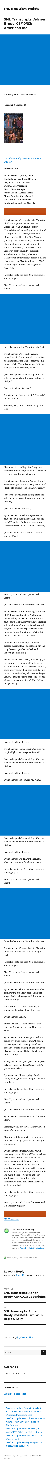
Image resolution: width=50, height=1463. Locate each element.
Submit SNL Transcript (15, 1394)
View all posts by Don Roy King (32, 1248)
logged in (20, 1275)
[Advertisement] (25, 59)
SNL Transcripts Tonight (21, 8)
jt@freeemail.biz (25, 1337)
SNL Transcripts (11, 1219)
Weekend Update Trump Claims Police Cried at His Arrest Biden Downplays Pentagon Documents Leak (24, 1411)
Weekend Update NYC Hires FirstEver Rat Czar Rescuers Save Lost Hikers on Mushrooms (26, 1421)
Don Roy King (12, 1258)
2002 (36, 1258)
